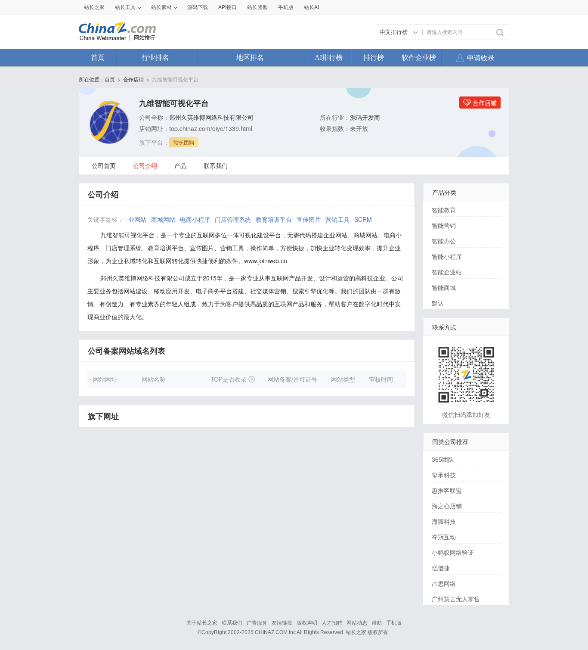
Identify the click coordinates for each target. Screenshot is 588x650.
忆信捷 (441, 567)
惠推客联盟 (447, 490)
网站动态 (357, 623)
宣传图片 (309, 219)
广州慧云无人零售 (456, 598)
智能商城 (444, 287)
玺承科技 (444, 474)
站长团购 (257, 7)
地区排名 (250, 57)
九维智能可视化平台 (175, 79)
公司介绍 (145, 165)
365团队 (443, 459)
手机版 (394, 623)
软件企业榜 (419, 57)
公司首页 (104, 165)
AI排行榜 (329, 57)
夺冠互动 (444, 536)
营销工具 (337, 219)
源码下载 (197, 7)
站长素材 (161, 7)
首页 (98, 57)
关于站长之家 (201, 623)
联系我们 (216, 165)
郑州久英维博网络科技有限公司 (211, 117)
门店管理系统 (233, 219)
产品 (180, 165)
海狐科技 (444, 521)
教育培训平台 (274, 219)
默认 (438, 303)
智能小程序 (447, 256)
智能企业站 (447, 271)
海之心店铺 (447, 505)
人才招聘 (332, 623)
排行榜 (373, 57)
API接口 (227, 7)
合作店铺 (133, 79)
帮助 (376, 623)
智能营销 (444, 225)
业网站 (137, 219)
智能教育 (444, 209)
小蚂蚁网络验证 (453, 552)
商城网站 (163, 219)
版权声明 (307, 623)
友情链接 (282, 623)
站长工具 (125, 7)
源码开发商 (365, 117)
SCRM (363, 219)
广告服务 (257, 623)
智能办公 (444, 240)
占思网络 (444, 583)
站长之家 (94, 7)
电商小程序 (195, 219)
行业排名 (155, 57)
